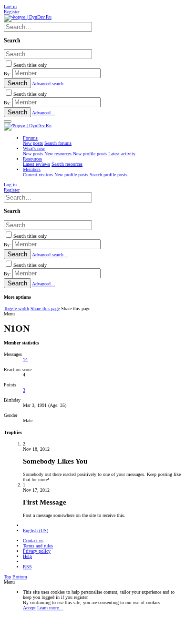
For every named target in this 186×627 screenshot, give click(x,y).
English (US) (35, 530)
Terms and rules (38, 545)
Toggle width (16, 308)
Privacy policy (37, 551)
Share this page (45, 308)
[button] (7, 121)
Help (27, 556)
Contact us (33, 540)
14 (25, 359)
